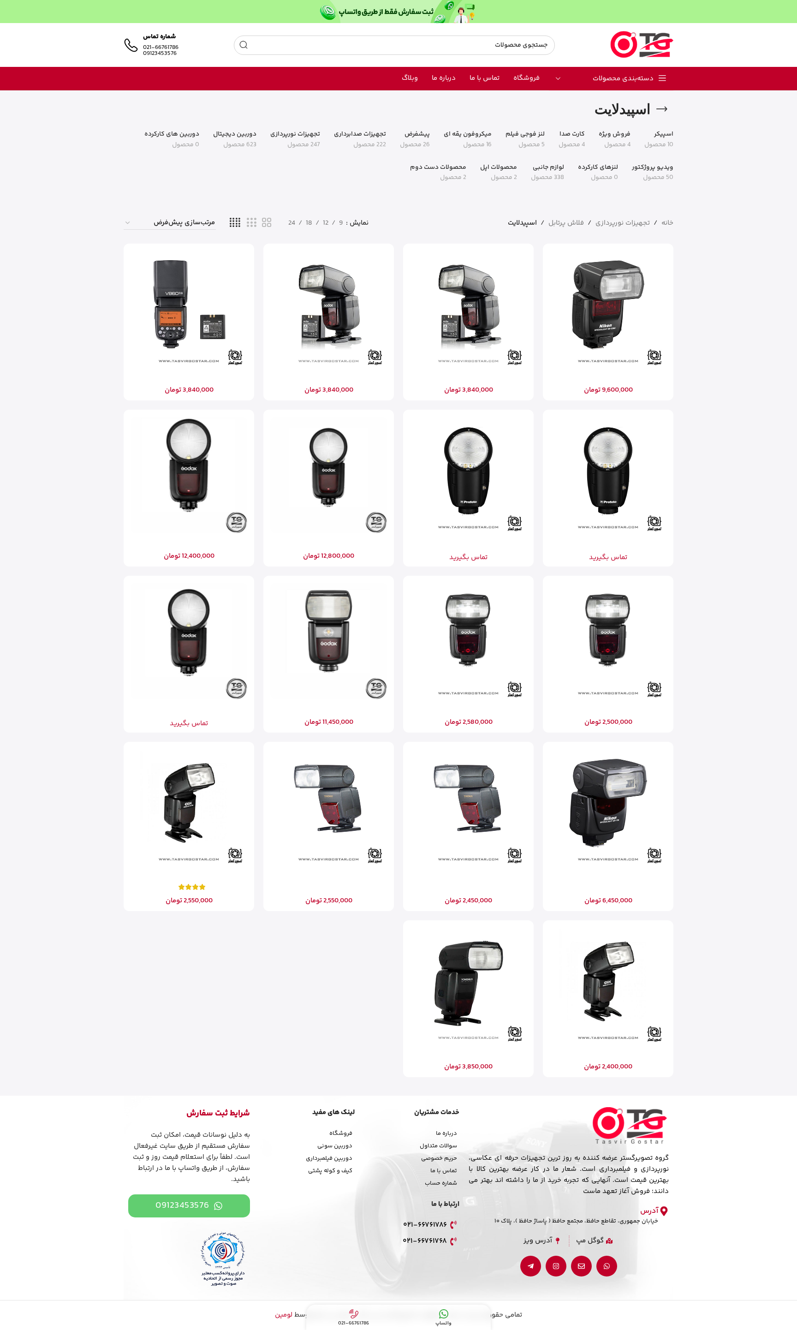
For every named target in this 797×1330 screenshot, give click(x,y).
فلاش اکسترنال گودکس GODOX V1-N (188, 542)
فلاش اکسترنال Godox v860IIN (329, 376)
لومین (283, 1315)
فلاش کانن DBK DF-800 (189, 874)
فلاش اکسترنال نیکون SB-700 (608, 874)
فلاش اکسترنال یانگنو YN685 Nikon (329, 874)
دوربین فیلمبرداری (329, 1158)
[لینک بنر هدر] (398, 11)
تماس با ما (443, 1170)
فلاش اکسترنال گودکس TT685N (468, 708)
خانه (667, 223)
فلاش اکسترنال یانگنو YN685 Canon (469, 874)
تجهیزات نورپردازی (622, 223)
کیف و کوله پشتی (330, 1170)
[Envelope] (581, 1266)
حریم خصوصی (439, 1158)
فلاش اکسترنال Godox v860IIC (468, 376)
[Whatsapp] (606, 1266)
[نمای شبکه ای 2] (266, 223)
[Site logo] (641, 45)
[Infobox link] (151, 45)
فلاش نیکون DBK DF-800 (608, 1053)
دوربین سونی (334, 1146)
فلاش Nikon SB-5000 (608, 376)
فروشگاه (340, 1133)
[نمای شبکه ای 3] (251, 223)
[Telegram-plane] (530, 1266)
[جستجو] (243, 45)
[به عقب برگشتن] (661, 109)
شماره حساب (441, 1183)
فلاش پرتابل (566, 223)
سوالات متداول (438, 1146)
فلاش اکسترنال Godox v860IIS (189, 376)
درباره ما (446, 1133)
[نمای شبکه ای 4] (235, 223)
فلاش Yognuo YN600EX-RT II (468, 1053)
